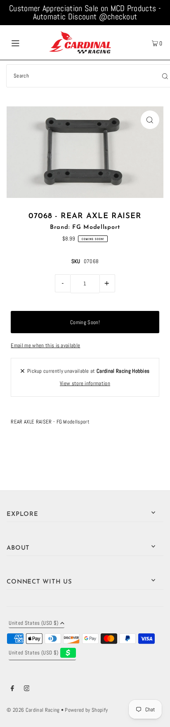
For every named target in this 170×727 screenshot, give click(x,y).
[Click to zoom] (150, 120)
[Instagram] (27, 689)
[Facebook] (12, 689)
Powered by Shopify (86, 710)
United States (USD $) (33, 623)
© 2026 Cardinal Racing (33, 710)
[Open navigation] (26, 42)
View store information (85, 383)
